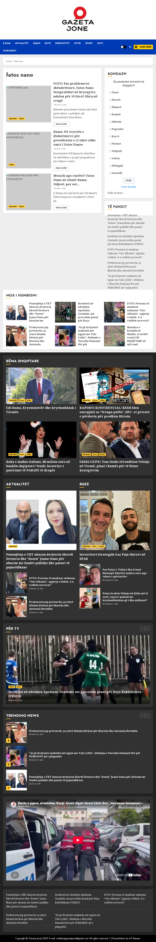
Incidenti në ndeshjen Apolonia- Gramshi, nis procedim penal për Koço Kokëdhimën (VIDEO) (126, 240)
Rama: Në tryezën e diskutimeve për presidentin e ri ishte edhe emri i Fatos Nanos (74, 138)
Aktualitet (22, 43)
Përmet (116, 143)
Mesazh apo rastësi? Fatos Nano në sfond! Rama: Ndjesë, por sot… (73, 180)
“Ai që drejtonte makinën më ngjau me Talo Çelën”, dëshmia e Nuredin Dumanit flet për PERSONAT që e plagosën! (89, 339)
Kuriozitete (62, 43)
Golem (116, 158)
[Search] (130, 47)
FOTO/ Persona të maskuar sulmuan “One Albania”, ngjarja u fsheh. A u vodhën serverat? (126, 253)
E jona (7, 43)
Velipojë (117, 151)
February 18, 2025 (111, 580)
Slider (21, 118)
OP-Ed (77, 43)
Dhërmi (116, 121)
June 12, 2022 (61, 105)
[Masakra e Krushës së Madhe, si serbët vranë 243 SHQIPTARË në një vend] (114, 336)
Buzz (94, 546)
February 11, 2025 (111, 604)
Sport (89, 43)
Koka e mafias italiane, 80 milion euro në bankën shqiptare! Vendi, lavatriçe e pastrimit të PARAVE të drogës (38, 466)
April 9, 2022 (61, 188)
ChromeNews (118, 938)
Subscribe (145, 46)
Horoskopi (9, 50)
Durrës (116, 99)
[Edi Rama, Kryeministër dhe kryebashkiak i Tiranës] (41, 386)
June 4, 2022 (61, 149)
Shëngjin (117, 165)
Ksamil (116, 114)
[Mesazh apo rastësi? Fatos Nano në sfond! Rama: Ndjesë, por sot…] (28, 192)
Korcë (115, 136)
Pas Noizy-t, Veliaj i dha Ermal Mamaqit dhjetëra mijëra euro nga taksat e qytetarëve (125, 573)
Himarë (116, 107)
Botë (48, 43)
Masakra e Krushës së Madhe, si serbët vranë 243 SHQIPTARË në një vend (137, 336)
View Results (128, 186)
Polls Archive (115, 193)
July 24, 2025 (36, 784)
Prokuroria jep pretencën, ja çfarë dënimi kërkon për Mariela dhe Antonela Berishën (126, 266)
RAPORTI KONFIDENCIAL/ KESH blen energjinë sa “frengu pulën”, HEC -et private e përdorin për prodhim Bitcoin (115, 412)
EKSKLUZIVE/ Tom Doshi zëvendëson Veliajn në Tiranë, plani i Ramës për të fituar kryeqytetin (114, 466)
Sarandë (117, 173)
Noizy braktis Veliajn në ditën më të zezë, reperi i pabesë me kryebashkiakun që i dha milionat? (125, 597)
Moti (100, 43)
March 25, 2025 (37, 589)
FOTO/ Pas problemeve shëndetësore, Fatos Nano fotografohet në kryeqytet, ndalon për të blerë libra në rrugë (75, 92)
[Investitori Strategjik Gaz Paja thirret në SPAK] (115, 520)
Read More (61, 124)
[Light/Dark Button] (124, 46)
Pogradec (118, 129)
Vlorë (115, 92)
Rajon (36, 43)
